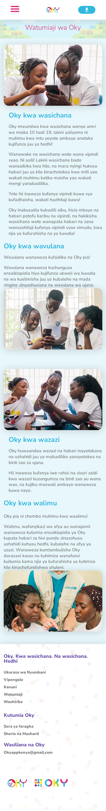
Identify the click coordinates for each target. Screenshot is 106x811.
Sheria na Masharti (21, 734)
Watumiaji (13, 695)
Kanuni (10, 687)
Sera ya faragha (19, 727)
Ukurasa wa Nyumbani (25, 673)
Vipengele (13, 680)
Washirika (13, 702)
